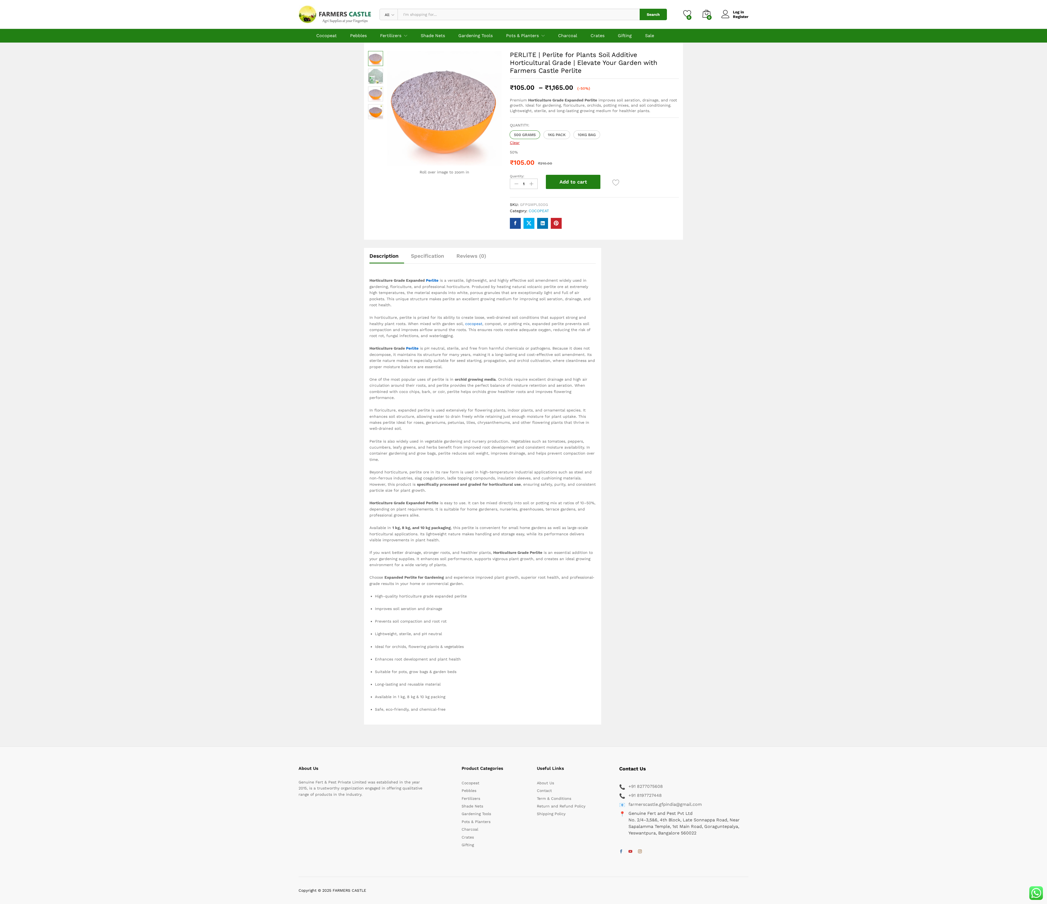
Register (740, 16)
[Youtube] (630, 852)
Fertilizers (471, 798)
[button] (525, 135)
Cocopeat (326, 36)
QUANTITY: (519, 125)
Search (653, 14)
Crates (597, 36)
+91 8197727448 (645, 795)
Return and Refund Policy (561, 806)
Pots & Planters (476, 821)
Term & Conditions (554, 798)
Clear (515, 143)
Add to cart (573, 182)
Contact (544, 790)
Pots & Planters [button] (522, 36)
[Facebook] (621, 852)
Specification (427, 256)
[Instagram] (640, 851)
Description (384, 256)
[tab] (386, 258)
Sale (649, 36)
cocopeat (473, 324)
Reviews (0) (471, 256)
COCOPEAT (539, 211)
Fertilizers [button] (390, 36)
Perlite (432, 280)
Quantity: (517, 176)
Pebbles (358, 36)
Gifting (625, 36)
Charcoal (567, 36)
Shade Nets (433, 36)
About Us (545, 783)
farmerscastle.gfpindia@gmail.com (665, 804)
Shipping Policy (551, 814)
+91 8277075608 (645, 786)
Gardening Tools (475, 36)
